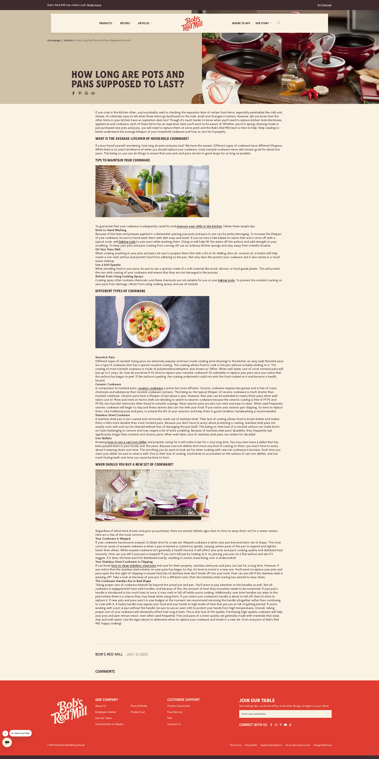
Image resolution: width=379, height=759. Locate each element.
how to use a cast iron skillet (127, 442)
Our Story (262, 23)
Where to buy (241, 23)
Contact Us (174, 724)
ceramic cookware (150, 388)
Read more (94, 5)
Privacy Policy (251, 745)
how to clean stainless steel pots (133, 565)
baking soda (126, 241)
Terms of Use (235, 745)
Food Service (174, 712)
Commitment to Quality (109, 724)
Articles (143, 23)
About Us (100, 706)
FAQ (169, 718)
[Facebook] (73, 93)
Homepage (54, 40)
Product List (138, 712)
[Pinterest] (80, 93)
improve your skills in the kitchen (199, 226)
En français (325, 5)
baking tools (226, 280)
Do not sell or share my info (298, 745)
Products (105, 23)
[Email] (93, 93)
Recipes (125, 23)
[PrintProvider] (86, 93)
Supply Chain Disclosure (271, 745)
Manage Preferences (323, 745)
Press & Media (139, 706)
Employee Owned (105, 712)
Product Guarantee (178, 706)
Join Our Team (103, 718)
